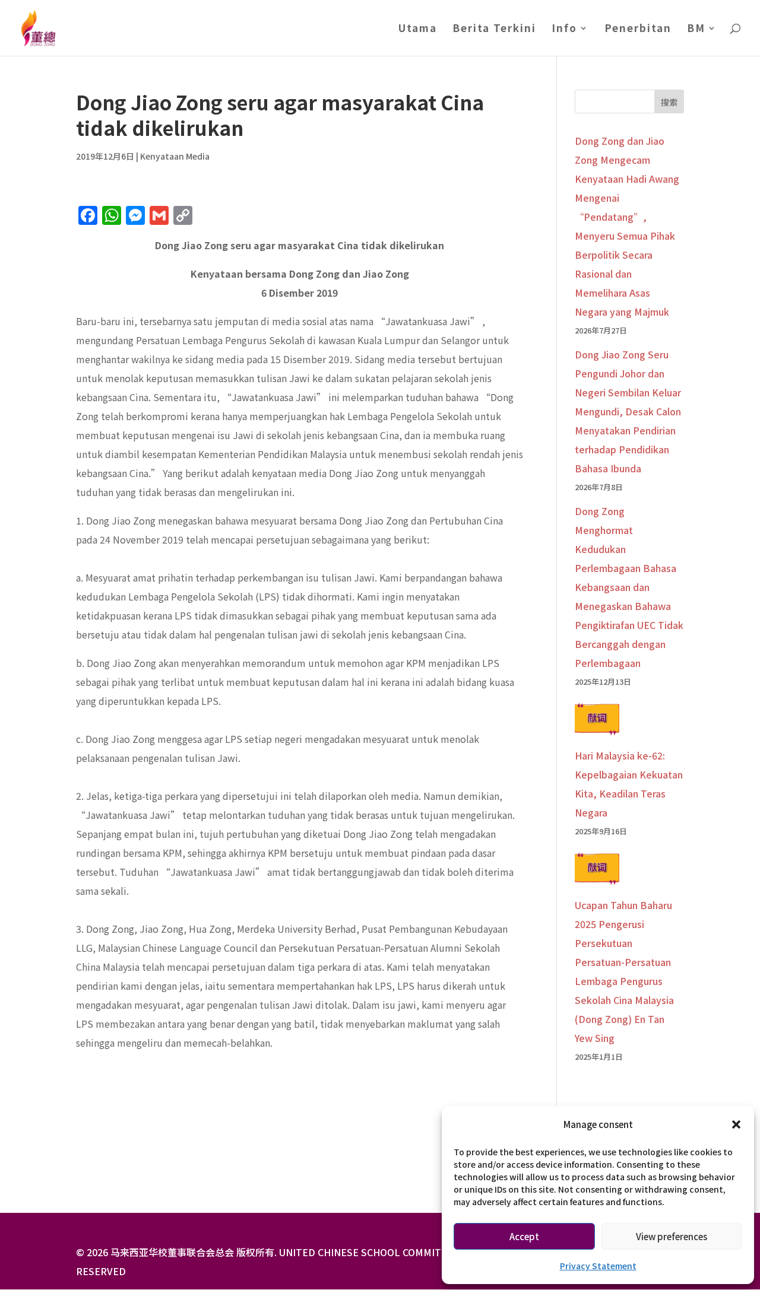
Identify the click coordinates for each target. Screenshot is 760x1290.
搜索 (669, 102)
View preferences (671, 1236)
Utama (417, 29)
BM (696, 29)
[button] (736, 1124)
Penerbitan (638, 29)
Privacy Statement (598, 1266)
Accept (524, 1236)
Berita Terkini (494, 29)
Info (564, 29)
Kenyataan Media (175, 156)
